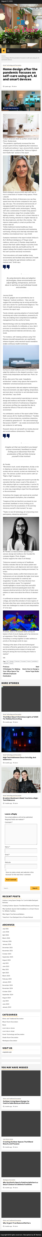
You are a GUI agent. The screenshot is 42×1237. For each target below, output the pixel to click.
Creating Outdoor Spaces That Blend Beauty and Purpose (20, 906)
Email (7, 855)
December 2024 (7, 985)
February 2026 (7, 941)
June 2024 (5, 1004)
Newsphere (27, 1235)
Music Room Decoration (10, 1022)
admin (15, 86)
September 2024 (7, 994)
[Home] (4, 50)
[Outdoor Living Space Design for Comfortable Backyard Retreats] (21, 1083)
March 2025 (6, 976)
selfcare (6, 663)
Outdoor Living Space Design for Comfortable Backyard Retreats (16, 1102)
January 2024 (6, 1007)
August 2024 (6, 998)
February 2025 (7, 979)
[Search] (39, 51)
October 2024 (6, 991)
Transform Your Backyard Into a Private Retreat (17, 917)
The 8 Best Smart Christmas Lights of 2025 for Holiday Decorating (20, 718)
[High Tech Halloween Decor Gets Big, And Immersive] (21, 739)
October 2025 (6, 954)
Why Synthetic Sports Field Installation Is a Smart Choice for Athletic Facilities (20, 1183)
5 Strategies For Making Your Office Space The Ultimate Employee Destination (11, 671)
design (12, 661)
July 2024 (5, 1001)
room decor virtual (8, 1031)
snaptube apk (7, 1052)
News (4, 1025)
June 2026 (5, 932)
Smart (11, 663)
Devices (17, 661)
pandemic (35, 661)
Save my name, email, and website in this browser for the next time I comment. (20, 873)
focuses (23, 661)
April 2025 (5, 973)
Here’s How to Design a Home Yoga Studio (30, 669)
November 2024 (7, 988)
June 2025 (5, 966)
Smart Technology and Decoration (12, 65)
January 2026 (6, 944)
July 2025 (5, 963)
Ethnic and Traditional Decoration (13, 1019)
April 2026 (5, 935)
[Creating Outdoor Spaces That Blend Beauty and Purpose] (21, 1124)
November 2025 (7, 951)
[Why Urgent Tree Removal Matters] (21, 1205)
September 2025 (7, 957)
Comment (9, 822)
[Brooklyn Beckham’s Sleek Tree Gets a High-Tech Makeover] (21, 780)
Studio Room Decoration (10, 1037)
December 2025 (7, 947)
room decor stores (8, 1028)
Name (7, 847)
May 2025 (5, 969)
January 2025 (6, 982)
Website (8, 862)
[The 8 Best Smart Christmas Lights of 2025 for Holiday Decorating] (21, 699)
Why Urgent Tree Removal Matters (13, 914)
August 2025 (6, 960)
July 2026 (5, 929)
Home (29, 661)
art (7, 661)
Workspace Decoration (9, 1041)
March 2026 (6, 938)
